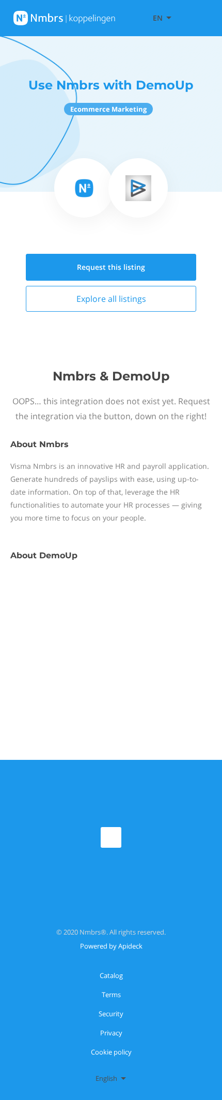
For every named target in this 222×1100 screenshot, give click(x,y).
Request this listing (111, 267)
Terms (111, 994)
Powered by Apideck (111, 946)
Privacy (111, 1032)
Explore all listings (111, 298)
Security (111, 1013)
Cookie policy (111, 1052)
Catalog (111, 975)
